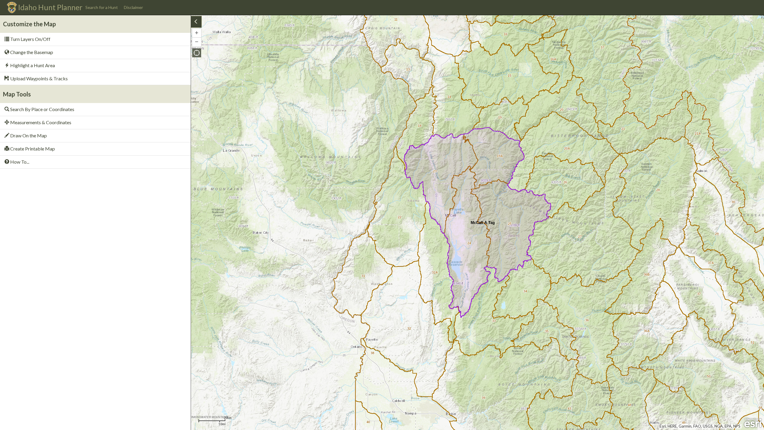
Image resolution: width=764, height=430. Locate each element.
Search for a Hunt (101, 7)
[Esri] (753, 423)
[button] (196, 52)
